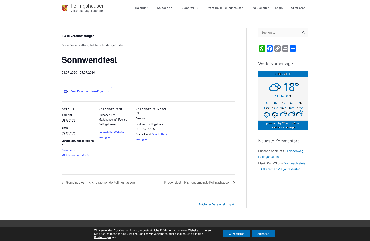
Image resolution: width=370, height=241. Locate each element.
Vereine (86, 155)
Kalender (141, 8)
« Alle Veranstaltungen (78, 36)
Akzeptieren (236, 233)
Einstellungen (102, 237)
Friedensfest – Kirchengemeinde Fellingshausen (197, 182)
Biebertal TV (190, 8)
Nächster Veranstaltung (217, 204)
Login (279, 8)
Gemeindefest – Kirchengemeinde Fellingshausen (100, 182)
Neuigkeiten (261, 8)
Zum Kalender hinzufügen (88, 91)
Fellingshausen (88, 6)
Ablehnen (263, 233)
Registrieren (296, 8)
